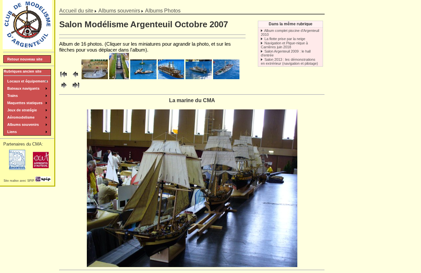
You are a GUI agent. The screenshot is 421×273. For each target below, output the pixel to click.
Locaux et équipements (27, 81)
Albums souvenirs (119, 10)
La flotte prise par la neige (284, 39)
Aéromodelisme (21, 117)
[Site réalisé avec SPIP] (43, 180)
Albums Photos (163, 10)
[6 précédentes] (75, 77)
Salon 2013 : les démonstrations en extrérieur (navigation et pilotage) (289, 61)
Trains (12, 96)
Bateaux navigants (23, 88)
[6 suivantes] (64, 88)
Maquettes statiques (24, 103)
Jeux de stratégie (22, 110)
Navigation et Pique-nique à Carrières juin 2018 (284, 45)
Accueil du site (76, 10)
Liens (12, 132)
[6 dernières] (75, 88)
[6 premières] (64, 77)
